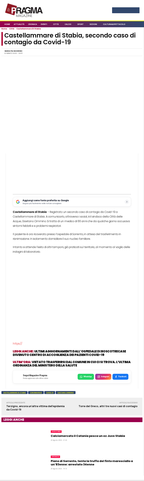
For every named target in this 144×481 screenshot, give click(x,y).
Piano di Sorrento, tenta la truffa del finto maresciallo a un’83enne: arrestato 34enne (92, 462)
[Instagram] (120, 11)
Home (4, 29)
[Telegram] (123, 52)
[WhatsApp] (110, 52)
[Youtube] (136, 11)
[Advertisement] (72, 173)
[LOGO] (24, 10)
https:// (17, 344)
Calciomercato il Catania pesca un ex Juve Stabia (88, 436)
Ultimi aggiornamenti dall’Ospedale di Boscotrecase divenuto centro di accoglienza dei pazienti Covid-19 (69, 353)
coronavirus (36, 392)
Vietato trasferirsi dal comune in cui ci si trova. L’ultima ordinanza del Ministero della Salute (71, 364)
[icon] (138, 24)
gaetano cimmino (66, 392)
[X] (131, 11)
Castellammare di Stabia (28, 29)
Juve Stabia (56, 431)
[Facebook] (115, 11)
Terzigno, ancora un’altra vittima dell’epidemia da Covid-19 (35, 407)
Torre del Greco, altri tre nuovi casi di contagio (108, 406)
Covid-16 (49, 392)
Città (11, 29)
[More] (137, 52)
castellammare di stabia (14, 392)
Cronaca (55, 457)
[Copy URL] (130, 52)
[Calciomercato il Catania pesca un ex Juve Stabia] (22, 435)
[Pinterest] (126, 11)
